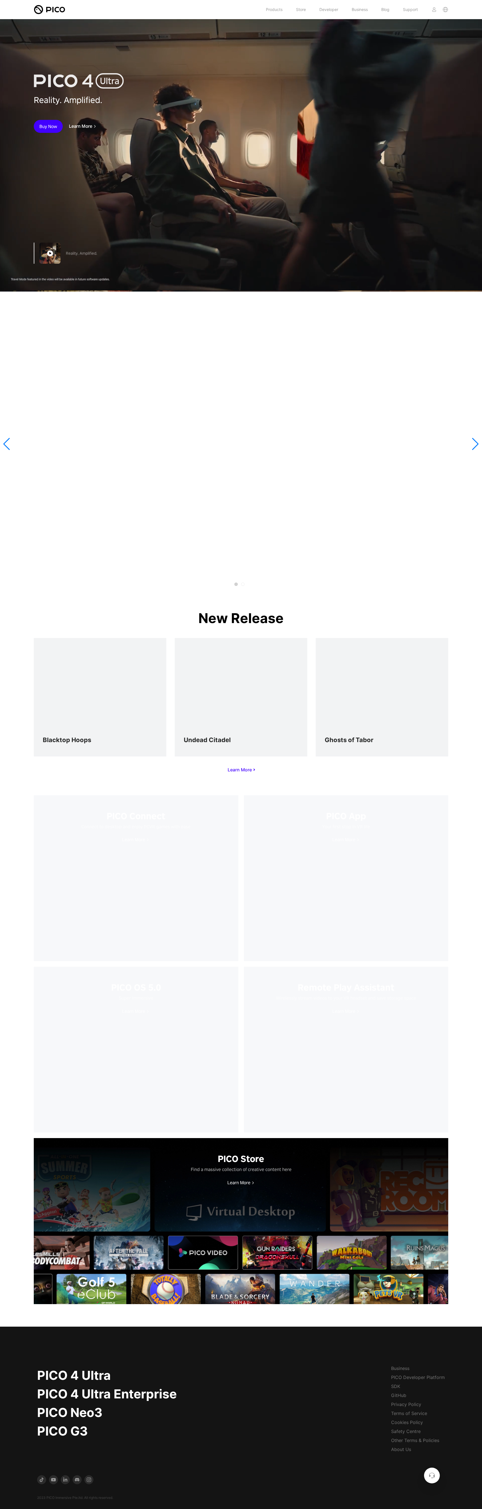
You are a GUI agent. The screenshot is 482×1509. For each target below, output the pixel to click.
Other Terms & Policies (415, 1440)
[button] (6, 444)
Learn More (80, 126)
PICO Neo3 (69, 1412)
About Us (401, 1449)
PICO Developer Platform (418, 1377)
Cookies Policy (407, 1422)
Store (301, 9)
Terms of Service (409, 1413)
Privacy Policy (406, 1404)
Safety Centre (406, 1431)
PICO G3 (62, 1431)
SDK (395, 1386)
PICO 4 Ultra (74, 1375)
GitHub (398, 1395)
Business (360, 9)
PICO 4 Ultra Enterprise (107, 1393)
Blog (385, 9)
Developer (328, 9)
